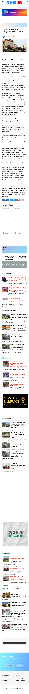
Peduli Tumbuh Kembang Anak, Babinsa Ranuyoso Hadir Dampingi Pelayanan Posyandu (17, 568)
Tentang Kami (5, 675)
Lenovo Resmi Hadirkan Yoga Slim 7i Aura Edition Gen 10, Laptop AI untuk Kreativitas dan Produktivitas (17, 289)
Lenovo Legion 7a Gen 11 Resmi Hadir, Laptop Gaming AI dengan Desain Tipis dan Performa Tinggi (18, 279)
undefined (7, 208)
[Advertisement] (14, 481)
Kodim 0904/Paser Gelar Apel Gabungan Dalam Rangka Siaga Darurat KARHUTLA (17, 558)
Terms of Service (20, 680)
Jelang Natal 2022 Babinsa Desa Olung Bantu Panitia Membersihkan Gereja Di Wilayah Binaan (15, 258)
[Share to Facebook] (5, 200)
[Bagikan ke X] (13, 200)
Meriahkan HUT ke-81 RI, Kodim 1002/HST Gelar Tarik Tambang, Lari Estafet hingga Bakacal (18, 327)
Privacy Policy (19, 678)
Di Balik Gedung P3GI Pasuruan (18, 602)
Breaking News (14, 643)
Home (3, 25)
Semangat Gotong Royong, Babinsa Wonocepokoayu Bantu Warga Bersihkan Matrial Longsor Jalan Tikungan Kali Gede (14, 347)
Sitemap (4, 678)
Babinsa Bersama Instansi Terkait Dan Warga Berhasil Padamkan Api (17, 336)
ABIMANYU (6, 248)
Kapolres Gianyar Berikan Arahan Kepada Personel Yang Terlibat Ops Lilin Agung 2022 (13, 264)
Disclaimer (4, 680)
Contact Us (18, 675)
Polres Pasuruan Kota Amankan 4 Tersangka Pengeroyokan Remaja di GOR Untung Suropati (17, 374)
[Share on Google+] (18, 200)
